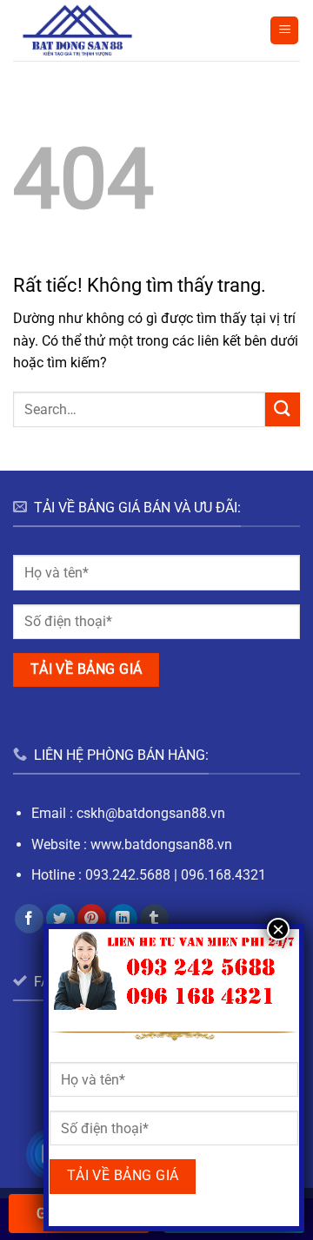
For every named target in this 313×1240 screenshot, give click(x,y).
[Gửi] (282, 409)
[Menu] (284, 30)
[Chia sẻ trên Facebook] (29, 918)
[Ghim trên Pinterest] (91, 918)
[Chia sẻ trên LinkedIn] (123, 918)
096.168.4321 (223, 875)
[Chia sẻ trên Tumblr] (154, 918)
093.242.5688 (127, 875)
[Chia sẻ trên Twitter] (60, 918)
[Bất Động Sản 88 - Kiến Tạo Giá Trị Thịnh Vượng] (88, 30)
